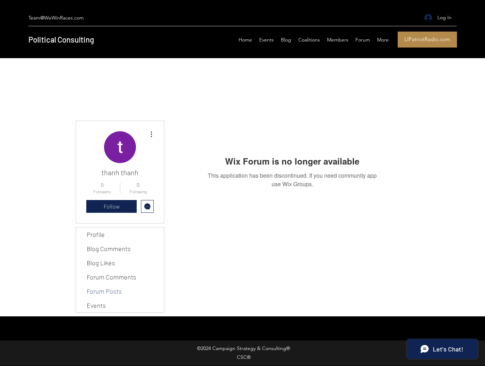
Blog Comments (109, 249)
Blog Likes (101, 263)
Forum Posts (104, 291)
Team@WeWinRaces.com (56, 18)
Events (96, 305)
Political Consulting (61, 39)
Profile (96, 234)
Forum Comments (111, 277)
